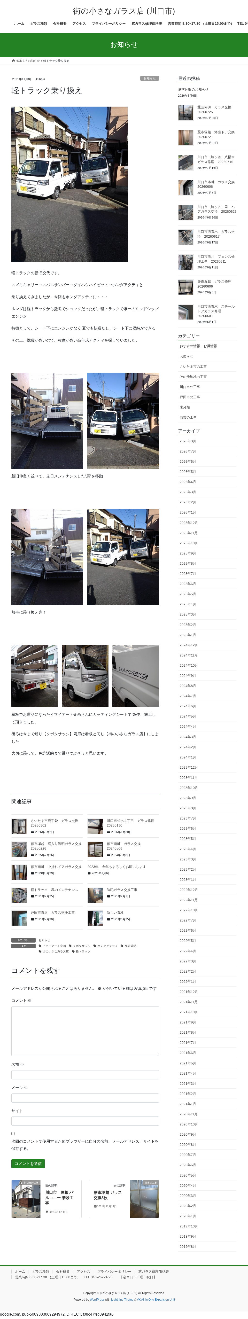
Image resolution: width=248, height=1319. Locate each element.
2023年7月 (188, 818)
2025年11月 (189, 533)
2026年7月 (188, 451)
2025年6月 (188, 584)
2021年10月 (189, 1012)
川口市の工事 (190, 387)
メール (19, 1087)
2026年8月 (188, 441)
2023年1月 (188, 880)
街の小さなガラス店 (56, 951)
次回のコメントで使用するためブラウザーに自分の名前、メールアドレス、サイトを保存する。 (85, 1145)
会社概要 (63, 1271)
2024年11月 (189, 655)
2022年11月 (189, 900)
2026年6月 (188, 461)
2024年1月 (188, 757)
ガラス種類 (40, 1271)
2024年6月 (188, 706)
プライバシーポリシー (114, 1271)
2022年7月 (188, 920)
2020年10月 (189, 1124)
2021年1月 (188, 1104)
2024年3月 (188, 737)
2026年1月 (188, 512)
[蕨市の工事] (144, 1198)
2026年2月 (188, 502)
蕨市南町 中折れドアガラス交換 (56, 867)
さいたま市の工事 (193, 366)
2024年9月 (188, 676)
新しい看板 (115, 912)
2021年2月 (188, 1094)
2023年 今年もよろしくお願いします (116, 867)
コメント (21, 1001)
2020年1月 (188, 1216)
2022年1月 (188, 981)
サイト (17, 1111)
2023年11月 (189, 778)
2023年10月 (189, 788)
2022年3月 (188, 961)
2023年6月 (188, 828)
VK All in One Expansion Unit (156, 1299)
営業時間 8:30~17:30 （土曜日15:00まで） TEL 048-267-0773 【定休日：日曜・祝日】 (86, 1277)
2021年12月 (189, 992)
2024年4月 (188, 726)
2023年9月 (188, 798)
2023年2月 (188, 869)
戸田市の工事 (190, 397)
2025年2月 (188, 625)
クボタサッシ (81, 946)
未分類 (185, 407)
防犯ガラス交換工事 (122, 890)
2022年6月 (188, 930)
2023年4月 (188, 849)
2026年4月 (188, 482)
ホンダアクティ (107, 946)
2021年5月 (188, 1063)
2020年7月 (188, 1155)
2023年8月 (188, 808)
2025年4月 (188, 604)
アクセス (83, 1271)
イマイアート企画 (54, 946)
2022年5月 (188, 941)
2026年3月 (188, 492)
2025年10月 (189, 543)
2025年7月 (188, 574)
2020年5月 (188, 1175)
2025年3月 (188, 614)
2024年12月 (189, 645)
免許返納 (130, 946)
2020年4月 (188, 1185)
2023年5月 (188, 839)
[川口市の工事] (26, 1198)
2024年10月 (189, 665)
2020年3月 (188, 1196)
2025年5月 (188, 594)
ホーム (20, 1271)
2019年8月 (188, 1247)
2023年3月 (188, 859)
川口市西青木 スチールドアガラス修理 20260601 (216, 311)
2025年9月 (188, 553)
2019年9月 (188, 1236)
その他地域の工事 (193, 377)
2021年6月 (188, 1053)
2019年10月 (189, 1226)
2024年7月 (188, 696)
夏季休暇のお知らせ (193, 89)
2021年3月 (188, 1083)
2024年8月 (188, 686)
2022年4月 (188, 951)
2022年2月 (188, 971)
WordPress (97, 1299)
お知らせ (149, 78)
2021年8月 (188, 1032)
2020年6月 (188, 1165)
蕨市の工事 (188, 417)
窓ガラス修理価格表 (153, 1271)
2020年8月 (188, 1145)
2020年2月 (188, 1206)
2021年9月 (188, 1022)
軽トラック (83, 951)
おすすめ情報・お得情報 (198, 346)
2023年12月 (189, 767)
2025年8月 (188, 563)
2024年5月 (188, 716)
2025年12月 (189, 523)
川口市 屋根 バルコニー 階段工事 (59, 1197)
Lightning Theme (122, 1299)
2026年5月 (188, 472)
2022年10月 (189, 910)
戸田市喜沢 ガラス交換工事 (53, 912)
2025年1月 (188, 635)
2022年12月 (189, 890)
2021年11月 (189, 1002)
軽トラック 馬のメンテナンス (54, 890)
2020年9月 (188, 1134)
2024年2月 (188, 747)
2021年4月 (188, 1073)
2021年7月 (188, 1043)
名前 (17, 1064)
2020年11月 (189, 1114)
